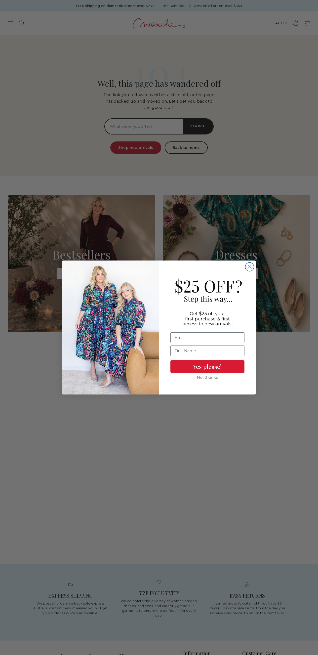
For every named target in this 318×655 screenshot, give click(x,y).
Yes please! (207, 366)
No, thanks (207, 377)
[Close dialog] (249, 266)
